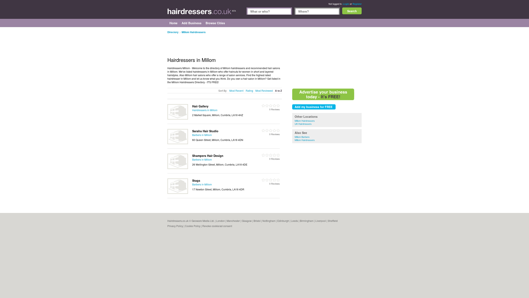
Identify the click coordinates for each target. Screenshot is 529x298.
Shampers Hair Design (207, 156)
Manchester (233, 220)
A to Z (278, 91)
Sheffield (333, 220)
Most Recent (236, 90)
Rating (249, 90)
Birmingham (306, 220)
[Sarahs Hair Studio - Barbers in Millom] (177, 143)
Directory (173, 32)
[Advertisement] (327, 58)
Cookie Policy (192, 226)
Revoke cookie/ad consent (217, 226)
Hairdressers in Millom (204, 110)
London (220, 220)
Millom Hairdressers (305, 120)
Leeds (294, 220)
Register (357, 3)
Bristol (257, 220)
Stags (196, 180)
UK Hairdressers (303, 123)
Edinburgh (283, 220)
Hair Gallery (200, 106)
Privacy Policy (175, 226)
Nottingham (268, 220)
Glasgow (247, 220)
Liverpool (320, 220)
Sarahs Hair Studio (205, 131)
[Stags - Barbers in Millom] (177, 193)
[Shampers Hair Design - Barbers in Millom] (177, 168)
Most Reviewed (264, 90)
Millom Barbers (302, 136)
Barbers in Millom (202, 135)
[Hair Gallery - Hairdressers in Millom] (177, 118)
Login (346, 3)
